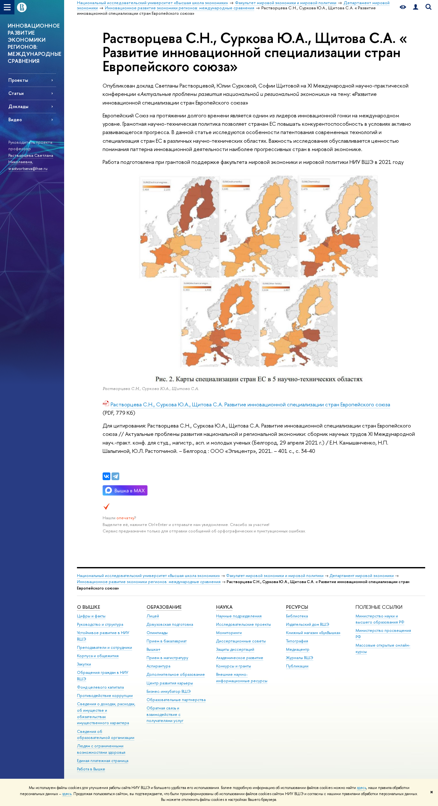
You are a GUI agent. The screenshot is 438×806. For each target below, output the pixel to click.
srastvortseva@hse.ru (27, 168)
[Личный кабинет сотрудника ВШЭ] (415, 7)
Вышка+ (154, 649)
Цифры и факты (91, 616)
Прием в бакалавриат (167, 641)
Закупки (84, 664)
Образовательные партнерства (176, 699)
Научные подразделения (239, 616)
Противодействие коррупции (105, 695)
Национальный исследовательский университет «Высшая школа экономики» (148, 575)
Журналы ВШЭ (299, 657)
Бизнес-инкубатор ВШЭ (169, 691)
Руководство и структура (100, 624)
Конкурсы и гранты (233, 666)
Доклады (18, 106)
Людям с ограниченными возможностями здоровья (101, 749)
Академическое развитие (239, 657)
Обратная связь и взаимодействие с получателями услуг (165, 714)
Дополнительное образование (176, 674)
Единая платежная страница (102, 760)
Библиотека (297, 616)
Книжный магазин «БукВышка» (313, 632)
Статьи (16, 93)
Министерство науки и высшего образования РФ (380, 619)
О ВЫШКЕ (88, 607)
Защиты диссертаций (235, 649)
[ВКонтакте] (106, 476)
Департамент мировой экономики (362, 575)
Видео (15, 119)
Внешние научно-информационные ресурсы (241, 677)
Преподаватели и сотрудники (104, 647)
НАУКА (224, 607)
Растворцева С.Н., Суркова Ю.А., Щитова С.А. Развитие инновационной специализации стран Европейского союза (250, 404)
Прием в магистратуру (167, 657)
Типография (297, 641)
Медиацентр (297, 649)
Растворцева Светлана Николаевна (30, 158)
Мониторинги (229, 632)
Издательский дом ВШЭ (307, 624)
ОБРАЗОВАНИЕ (164, 607)
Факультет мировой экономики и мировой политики (275, 575)
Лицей (153, 616)
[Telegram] (115, 476)
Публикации (297, 666)
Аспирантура (158, 666)
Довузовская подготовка (170, 624)
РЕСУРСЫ (297, 607)
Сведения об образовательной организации (105, 735)
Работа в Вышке (91, 769)
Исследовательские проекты (243, 624)
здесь (361, 787)
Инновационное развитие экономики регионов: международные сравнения (149, 581)
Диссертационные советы (241, 641)
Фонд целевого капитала (100, 687)
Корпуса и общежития (98, 655)
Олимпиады (157, 632)
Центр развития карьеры (170, 683)
